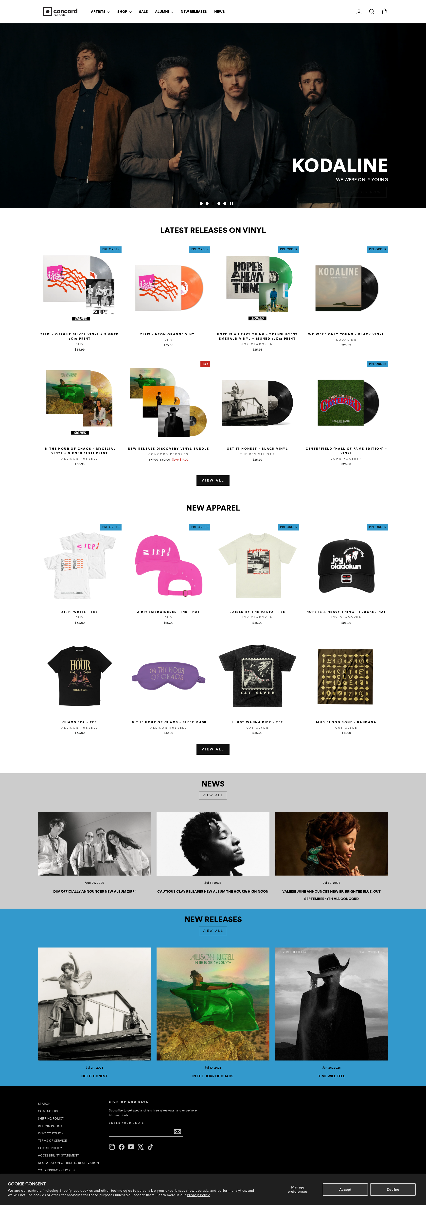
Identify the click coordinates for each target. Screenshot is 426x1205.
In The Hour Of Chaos (212, 1076)
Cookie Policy (50, 1148)
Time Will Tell (331, 1076)
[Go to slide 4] (218, 203)
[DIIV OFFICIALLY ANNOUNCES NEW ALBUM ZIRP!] (94, 844)
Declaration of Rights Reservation (68, 1163)
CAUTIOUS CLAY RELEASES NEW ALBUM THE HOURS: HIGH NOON (212, 891)
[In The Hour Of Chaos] (213, 1004)
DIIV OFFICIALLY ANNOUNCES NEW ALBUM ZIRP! (94, 891)
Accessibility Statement (58, 1155)
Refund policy (50, 1126)
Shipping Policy (51, 1118)
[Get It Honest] (94, 1004)
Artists (98, 12)
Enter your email (126, 1123)
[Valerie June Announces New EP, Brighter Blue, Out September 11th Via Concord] (331, 844)
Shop (122, 12)
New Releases (194, 12)
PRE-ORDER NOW (361, 192)
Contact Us (48, 1111)
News (219, 12)
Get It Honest (94, 1076)
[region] (213, 115)
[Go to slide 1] (201, 203)
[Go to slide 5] (224, 203)
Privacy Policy (198, 1195)
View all (213, 480)
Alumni (162, 12)
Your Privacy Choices (56, 1170)
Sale (143, 12)
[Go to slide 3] (213, 203)
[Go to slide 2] (207, 203)
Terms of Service (52, 1140)
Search (44, 1104)
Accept (345, 1189)
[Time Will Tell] (331, 1004)
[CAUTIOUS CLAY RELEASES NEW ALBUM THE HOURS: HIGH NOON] (213, 844)
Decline (393, 1189)
